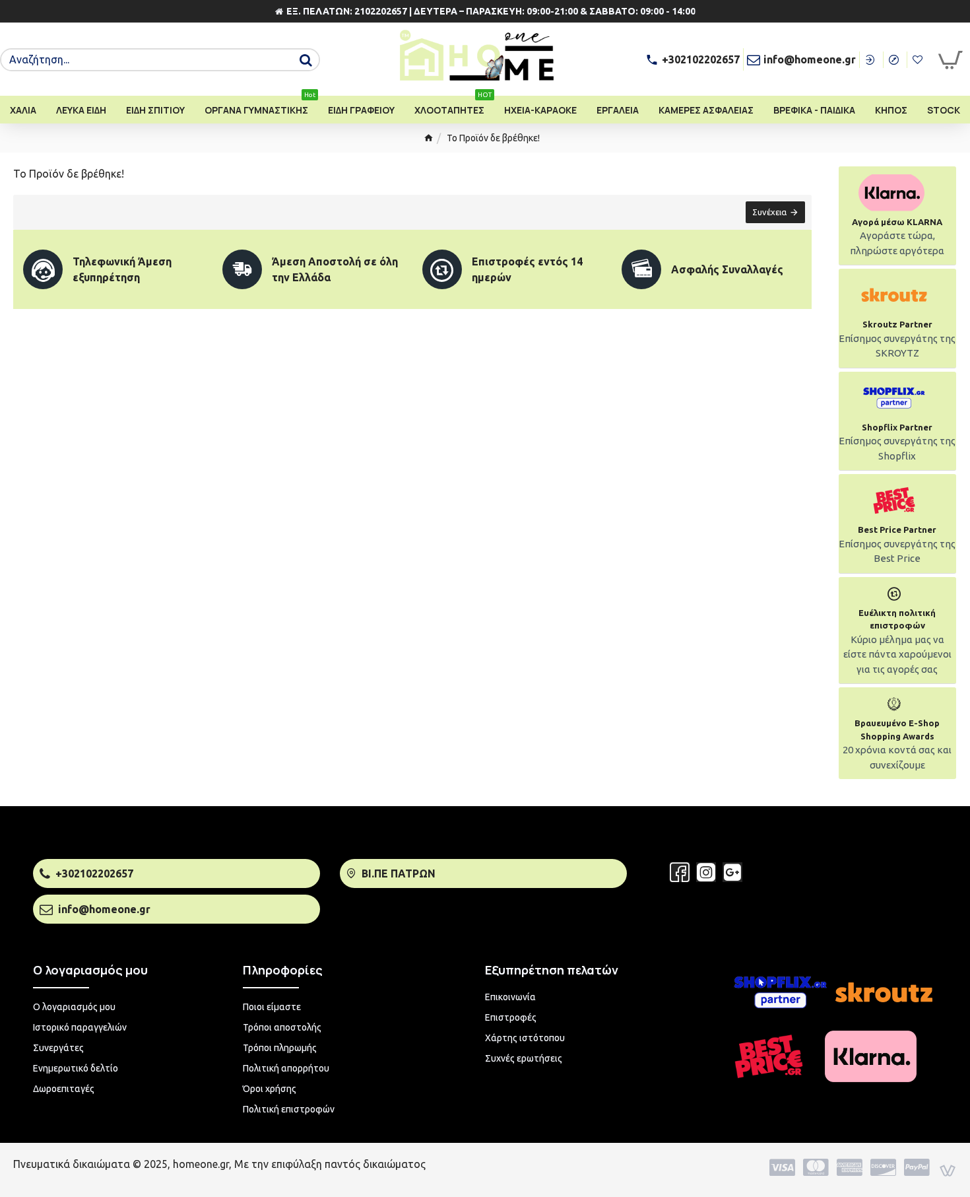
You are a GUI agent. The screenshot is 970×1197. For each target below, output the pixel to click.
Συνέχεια (769, 212)
